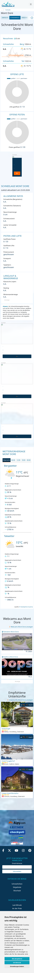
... (1, 10)
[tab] (6, 460)
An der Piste (17, 908)
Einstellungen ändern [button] (17, 966)
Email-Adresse (17, 863)
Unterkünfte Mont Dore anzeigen (21, 700)
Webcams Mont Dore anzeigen (22, 627)
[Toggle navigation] (31, 4)
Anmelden (17, 871)
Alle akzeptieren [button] (17, 959)
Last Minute (17, 905)
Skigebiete (17, 887)
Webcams (25, 17)
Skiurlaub (17, 890)
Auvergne (7, 10)
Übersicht (5, 17)
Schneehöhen (17, 884)
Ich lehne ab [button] (17, 962)
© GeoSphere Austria (26, 607)
